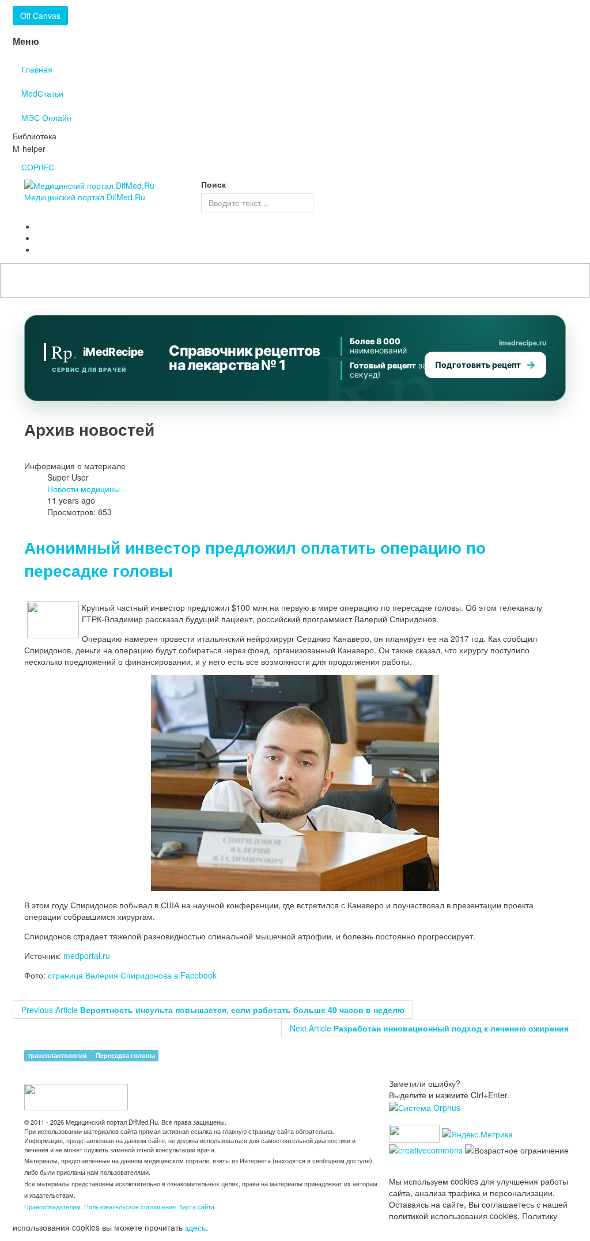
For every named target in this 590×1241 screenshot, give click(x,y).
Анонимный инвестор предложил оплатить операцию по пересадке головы (255, 558)
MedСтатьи (42, 93)
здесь (195, 1227)
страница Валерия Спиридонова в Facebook (132, 975)
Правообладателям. (54, 1206)
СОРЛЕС (37, 167)
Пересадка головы (125, 1055)
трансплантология (58, 1055)
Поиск (213, 184)
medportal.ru (86, 955)
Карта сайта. (197, 1206)
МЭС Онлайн (46, 117)
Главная (36, 69)
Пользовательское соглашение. (131, 1206)
